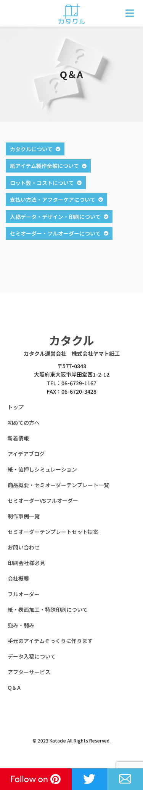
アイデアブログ (26, 454)
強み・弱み (21, 625)
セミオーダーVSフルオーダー (43, 500)
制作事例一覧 (24, 516)
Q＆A (14, 687)
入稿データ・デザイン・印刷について (55, 216)
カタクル (71, 340)
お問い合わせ (24, 547)
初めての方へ (24, 422)
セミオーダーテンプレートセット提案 (53, 531)
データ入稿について (32, 656)
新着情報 (18, 438)
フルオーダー (24, 594)
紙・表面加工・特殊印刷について (48, 609)
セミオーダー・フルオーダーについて (55, 233)
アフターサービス (29, 672)
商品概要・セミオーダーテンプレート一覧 (58, 485)
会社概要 (18, 578)
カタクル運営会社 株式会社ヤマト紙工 (72, 353)
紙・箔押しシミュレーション (42, 469)
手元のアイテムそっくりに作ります (50, 640)
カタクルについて (31, 149)
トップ (16, 407)
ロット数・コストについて (42, 183)
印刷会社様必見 (26, 563)
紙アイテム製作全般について (44, 165)
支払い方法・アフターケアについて (52, 199)
